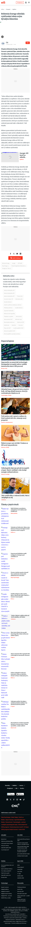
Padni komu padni (5, 873)
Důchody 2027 (20, 891)
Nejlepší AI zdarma (5, 891)
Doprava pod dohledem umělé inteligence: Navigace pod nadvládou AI (18, 555)
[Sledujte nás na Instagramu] (17, 799)
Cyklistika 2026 (20, 878)
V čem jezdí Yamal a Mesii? (7, 843)
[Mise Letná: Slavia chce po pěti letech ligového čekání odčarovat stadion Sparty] (5, 641)
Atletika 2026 (20, 875)
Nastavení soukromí (10, 919)
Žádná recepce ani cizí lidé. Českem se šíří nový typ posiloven (14, 444)
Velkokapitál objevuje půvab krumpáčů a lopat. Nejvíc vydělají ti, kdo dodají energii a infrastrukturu (15, 470)
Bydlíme (14, 9)
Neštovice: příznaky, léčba (7, 841)
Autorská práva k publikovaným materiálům (15, 914)
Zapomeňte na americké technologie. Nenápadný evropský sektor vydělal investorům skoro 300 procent (14, 364)
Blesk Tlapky (14, 817)
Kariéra (22, 788)
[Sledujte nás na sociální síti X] (10, 799)
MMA (18, 865)
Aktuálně (3, 835)
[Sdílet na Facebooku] (10, 253)
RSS (16, 788)
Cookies (24, 917)
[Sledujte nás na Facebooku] (14, 799)
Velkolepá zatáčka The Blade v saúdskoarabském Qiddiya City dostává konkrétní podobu (19, 703)
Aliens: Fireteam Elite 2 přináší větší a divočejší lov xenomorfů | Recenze (20, 654)
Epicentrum (3, 839)
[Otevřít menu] (28, 2)
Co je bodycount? (5, 849)
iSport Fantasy (9, 819)
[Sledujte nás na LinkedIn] (7, 799)
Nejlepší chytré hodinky (6, 893)
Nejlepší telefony (5, 889)
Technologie (4, 883)
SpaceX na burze (5, 887)
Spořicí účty (19, 889)
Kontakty (7, 785)
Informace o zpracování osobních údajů (13, 917)
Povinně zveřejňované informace (19, 923)
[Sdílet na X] (14, 253)
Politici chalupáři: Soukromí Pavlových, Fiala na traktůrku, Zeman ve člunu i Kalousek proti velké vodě (19, 674)
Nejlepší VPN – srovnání (6, 895)
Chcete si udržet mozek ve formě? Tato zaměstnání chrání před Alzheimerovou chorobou (19, 574)
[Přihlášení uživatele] (25, 2)
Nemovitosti (9, 822)
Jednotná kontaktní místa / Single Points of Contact (15, 921)
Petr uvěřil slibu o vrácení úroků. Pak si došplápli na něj (15, 496)
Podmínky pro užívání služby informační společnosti (15, 916)
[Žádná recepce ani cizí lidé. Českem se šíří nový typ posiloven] (15, 433)
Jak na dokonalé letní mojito (23, 853)
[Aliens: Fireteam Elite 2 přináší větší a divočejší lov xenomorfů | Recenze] (5, 661)
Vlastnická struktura (20, 919)
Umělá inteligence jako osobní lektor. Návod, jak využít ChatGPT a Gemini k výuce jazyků (20, 595)
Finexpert (8, 9)
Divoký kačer (4, 877)
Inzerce (21, 785)
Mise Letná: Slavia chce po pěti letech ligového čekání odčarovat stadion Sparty (19, 634)
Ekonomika (20, 883)
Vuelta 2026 (22, 829)
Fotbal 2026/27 (20, 867)
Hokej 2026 (19, 869)
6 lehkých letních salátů (22, 856)
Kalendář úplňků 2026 (6, 847)
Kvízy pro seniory (5, 845)
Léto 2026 (19, 835)
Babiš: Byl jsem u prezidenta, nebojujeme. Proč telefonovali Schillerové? (18, 510)
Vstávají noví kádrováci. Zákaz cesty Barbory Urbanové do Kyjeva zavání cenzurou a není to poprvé (20, 529)
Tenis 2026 (19, 871)
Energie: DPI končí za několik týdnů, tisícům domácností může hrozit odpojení (24, 155)
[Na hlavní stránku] (3, 2)
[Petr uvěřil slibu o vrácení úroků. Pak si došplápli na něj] (15, 486)
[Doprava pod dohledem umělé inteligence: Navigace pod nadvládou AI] (5, 561)
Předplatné (10, 788)
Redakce (14, 785)
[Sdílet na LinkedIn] (20, 253)
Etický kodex (7, 923)
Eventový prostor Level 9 (16, 827)
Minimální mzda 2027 (22, 893)
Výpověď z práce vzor (6, 875)
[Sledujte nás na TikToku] (24, 799)
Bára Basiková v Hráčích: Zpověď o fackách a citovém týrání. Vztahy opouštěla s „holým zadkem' (20, 724)
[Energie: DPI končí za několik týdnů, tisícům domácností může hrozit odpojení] (10, 157)
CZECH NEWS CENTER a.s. (21, 907)
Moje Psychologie (5, 817)
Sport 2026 (20, 861)
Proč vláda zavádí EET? (6, 871)
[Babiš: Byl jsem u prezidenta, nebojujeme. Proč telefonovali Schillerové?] (5, 516)
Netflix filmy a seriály (6, 898)
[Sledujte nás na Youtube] (20, 799)
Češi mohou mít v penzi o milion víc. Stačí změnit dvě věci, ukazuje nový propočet (14, 418)
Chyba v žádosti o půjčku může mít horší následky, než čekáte (20, 616)
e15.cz (2, 9)
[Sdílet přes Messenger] (17, 253)
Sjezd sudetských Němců (6, 868)
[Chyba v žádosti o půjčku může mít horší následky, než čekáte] (6, 622)
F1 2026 (19, 873)
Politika (3, 861)
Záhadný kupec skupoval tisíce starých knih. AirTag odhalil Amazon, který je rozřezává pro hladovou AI (15, 391)
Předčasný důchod (21, 887)
